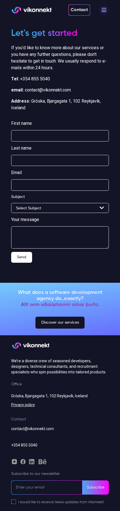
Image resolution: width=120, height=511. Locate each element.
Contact (79, 10)
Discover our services (60, 322)
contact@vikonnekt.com (32, 428)
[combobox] (60, 208)
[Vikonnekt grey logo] (30, 348)
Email (16, 172)
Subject (18, 197)
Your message (25, 219)
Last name (21, 148)
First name (21, 123)
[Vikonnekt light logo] (31, 10)
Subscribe (95, 487)
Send (21, 257)
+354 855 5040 (24, 445)
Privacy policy (23, 405)
